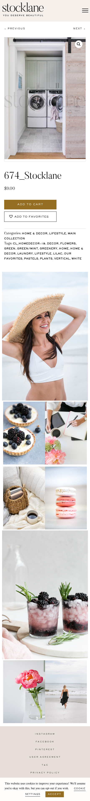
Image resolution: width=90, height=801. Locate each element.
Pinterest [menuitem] (45, 750)
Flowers (68, 244)
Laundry (25, 254)
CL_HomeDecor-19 (29, 244)
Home (64, 249)
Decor (53, 244)
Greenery (48, 249)
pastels (31, 259)
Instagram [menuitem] (45, 734)
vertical (62, 259)
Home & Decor (35, 234)
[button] (78, 44)
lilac (57, 254)
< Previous (14, 29)
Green (9, 249)
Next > (79, 29)
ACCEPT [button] (54, 794)
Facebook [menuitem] (45, 742)
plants (46, 259)
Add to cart (30, 204)
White (77, 259)
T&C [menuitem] (45, 765)
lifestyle (43, 254)
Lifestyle (57, 234)
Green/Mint (27, 249)
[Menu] (85, 10)
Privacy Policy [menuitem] (45, 773)
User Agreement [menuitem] (45, 757)
